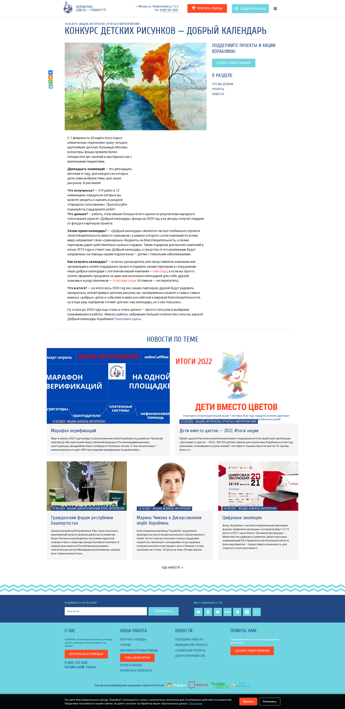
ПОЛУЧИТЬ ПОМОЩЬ (209, 8)
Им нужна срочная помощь (139, 650)
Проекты (218, 89)
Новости (218, 94)
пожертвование (252, 650)
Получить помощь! (133, 639)
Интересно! (97, 24)
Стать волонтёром (137, 657)
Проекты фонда (131, 665)
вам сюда (160, 271)
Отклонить (270, 701)
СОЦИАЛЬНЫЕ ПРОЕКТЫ (190, 650)
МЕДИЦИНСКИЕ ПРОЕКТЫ (191, 645)
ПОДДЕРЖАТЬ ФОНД (253, 8)
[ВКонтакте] (50, 72)
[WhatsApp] (50, 82)
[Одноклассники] (50, 77)
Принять (248, 701)
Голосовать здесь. (128, 319)
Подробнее (196, 703)
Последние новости (189, 639)
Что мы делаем (222, 84)
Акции (83, 24)
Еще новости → (172, 567)
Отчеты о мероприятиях (123, 24)
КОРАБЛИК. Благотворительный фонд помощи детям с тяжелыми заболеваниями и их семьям (88, 642)
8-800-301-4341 (169, 10)
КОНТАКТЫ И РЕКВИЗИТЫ (136, 670)
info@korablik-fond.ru (80, 667)
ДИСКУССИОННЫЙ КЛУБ (190, 656)
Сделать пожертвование (234, 63)
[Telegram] (51, 86)
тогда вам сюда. (124, 280)
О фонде (125, 645)
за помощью (86, 654)
